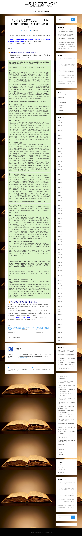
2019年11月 (60, 329)
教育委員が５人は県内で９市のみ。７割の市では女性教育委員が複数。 (14, 328)
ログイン (59, 464)
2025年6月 (60, 156)
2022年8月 (60, 244)
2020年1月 (60, 324)
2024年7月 (60, 184)
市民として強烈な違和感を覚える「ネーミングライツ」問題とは (66, 394)
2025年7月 (60, 153)
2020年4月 (60, 317)
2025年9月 (60, 148)
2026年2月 (60, 135)
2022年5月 (60, 252)
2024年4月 (60, 192)
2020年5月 (60, 314)
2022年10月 (60, 239)
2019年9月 (60, 335)
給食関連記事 (60, 110)
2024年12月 (60, 172)
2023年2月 (60, 228)
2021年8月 (60, 275)
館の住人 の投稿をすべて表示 (27, 358)
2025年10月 (60, 146)
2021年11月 (60, 267)
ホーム (34, 11)
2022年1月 (60, 262)
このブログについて (62, 94)
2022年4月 (60, 254)
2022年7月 (60, 247)
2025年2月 (60, 166)
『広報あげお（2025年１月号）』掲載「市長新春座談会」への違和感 (65, 382)
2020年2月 (60, 322)
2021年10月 (60, 270)
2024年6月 (60, 187)
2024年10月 (60, 177)
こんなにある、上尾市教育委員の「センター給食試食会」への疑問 (66, 407)
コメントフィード (61, 469)
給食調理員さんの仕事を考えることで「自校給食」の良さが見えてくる (66, 428)
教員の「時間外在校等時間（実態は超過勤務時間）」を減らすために (66, 403)
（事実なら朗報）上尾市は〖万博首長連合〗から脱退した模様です (66, 420)
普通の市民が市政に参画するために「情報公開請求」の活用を (66, 386)
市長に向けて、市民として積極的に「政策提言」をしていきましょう (66, 399)
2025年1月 (60, 169)
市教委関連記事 (16, 337)
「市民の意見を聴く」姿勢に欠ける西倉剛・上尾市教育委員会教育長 (66, 411)
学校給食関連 (60, 99)
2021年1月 (60, 293)
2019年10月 (60, 332)
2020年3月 (60, 319)
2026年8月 (60, 120)
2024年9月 (60, 179)
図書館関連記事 (61, 97)
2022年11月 (60, 236)
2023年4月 (60, 223)
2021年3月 (60, 288)
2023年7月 (60, 215)
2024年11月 (60, 174)
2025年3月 (60, 164)
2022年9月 (60, 241)
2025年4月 (60, 161)
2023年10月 (60, 208)
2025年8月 (60, 151)
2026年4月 (60, 130)
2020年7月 (60, 309)
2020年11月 (60, 298)
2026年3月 (60, 133)
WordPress (50, 532)
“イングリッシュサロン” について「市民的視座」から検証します (66, 432)
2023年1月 (60, 231)
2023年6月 (60, 218)
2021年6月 (60, 280)
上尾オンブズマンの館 (41, 3)
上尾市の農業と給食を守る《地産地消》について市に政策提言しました (66, 390)
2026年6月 (60, 125)
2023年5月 (60, 221)
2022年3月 (60, 257)
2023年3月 (60, 226)
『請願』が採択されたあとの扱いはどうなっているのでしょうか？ (66, 436)
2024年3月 (60, 195)
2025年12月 (60, 140)
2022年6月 (60, 249)
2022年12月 (60, 234)
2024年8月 (60, 182)
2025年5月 (60, 159)
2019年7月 (60, 340)
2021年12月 (60, 265)
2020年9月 (60, 304)
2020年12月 (60, 296)
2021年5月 (60, 283)
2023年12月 (60, 203)
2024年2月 (60, 197)
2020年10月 (60, 301)
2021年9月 (60, 272)
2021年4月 (60, 285)
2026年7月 (60, 122)
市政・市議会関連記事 (62, 102)
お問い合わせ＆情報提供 (43, 11)
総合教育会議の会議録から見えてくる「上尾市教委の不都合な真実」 (66, 441)
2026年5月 (60, 128)
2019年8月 (60, 337)
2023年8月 (60, 213)
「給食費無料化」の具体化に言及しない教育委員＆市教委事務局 (42, 328)
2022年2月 (60, 259)
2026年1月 (60, 138)
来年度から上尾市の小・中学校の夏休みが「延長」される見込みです (66, 424)
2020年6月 (60, 311)
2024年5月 (60, 190)
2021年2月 (60, 291)
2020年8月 (60, 306)
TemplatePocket (40, 532)
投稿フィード (60, 467)
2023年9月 (60, 210)
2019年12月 (60, 327)
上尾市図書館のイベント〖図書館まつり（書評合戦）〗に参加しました (66, 415)
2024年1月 (60, 200)
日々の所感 (60, 107)
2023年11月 (60, 205)
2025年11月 (60, 143)
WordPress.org (61, 472)
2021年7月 (60, 278)
